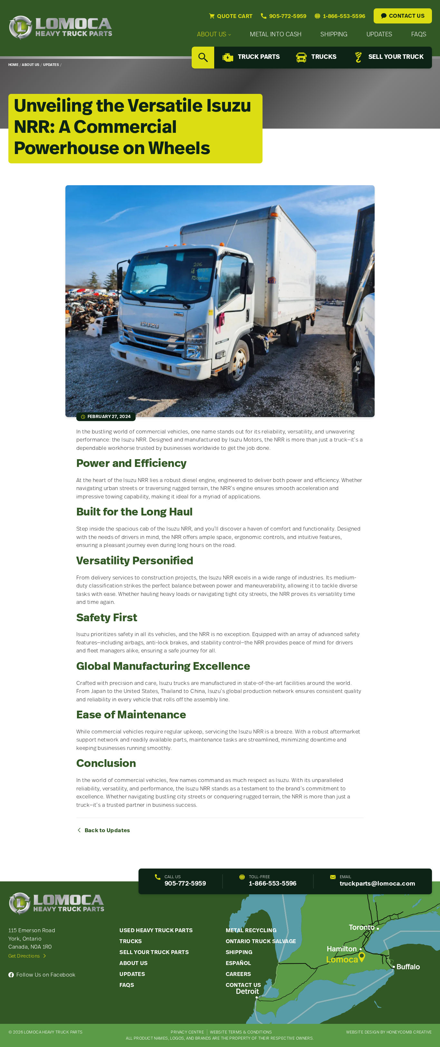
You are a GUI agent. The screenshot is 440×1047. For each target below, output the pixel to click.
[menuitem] (214, 34)
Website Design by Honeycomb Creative (389, 1032)
